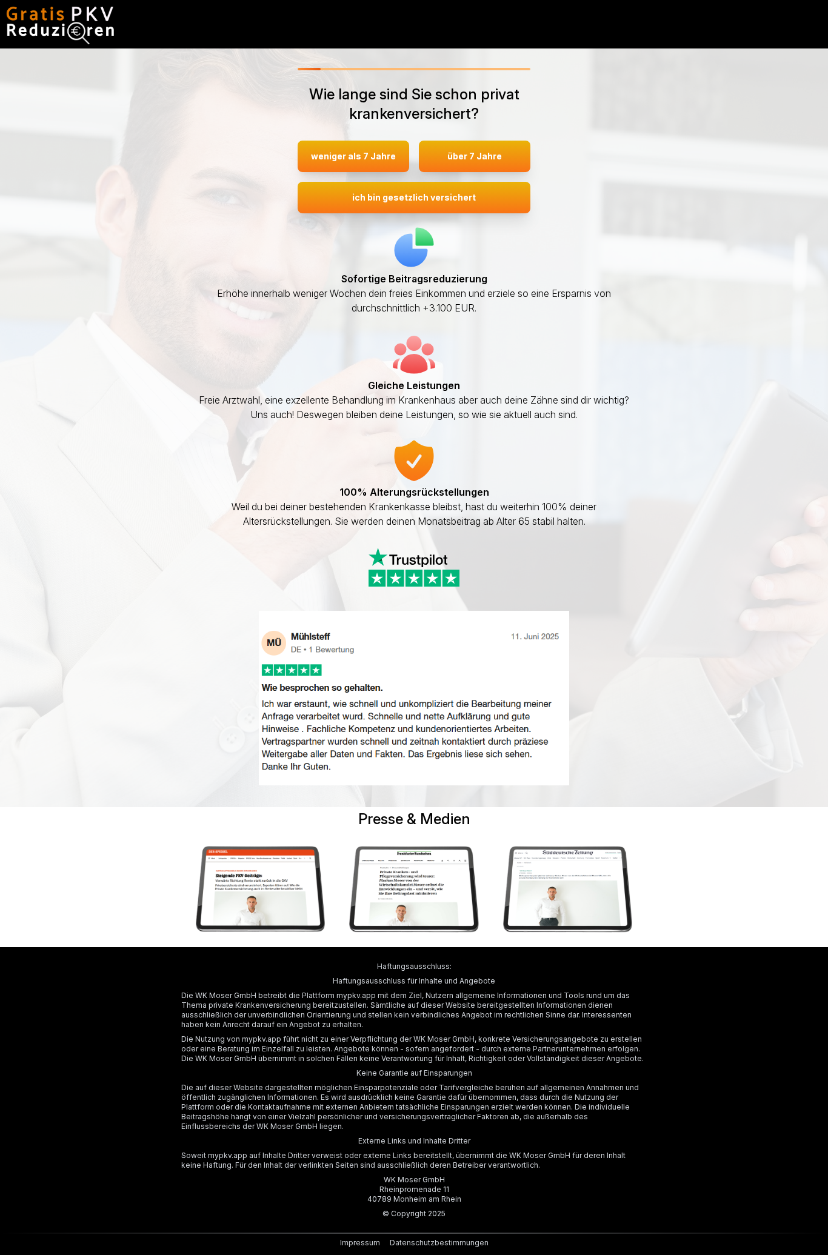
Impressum (360, 1242)
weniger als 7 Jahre (353, 156)
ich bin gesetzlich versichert (414, 197)
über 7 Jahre (474, 156)
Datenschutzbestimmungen (439, 1242)
